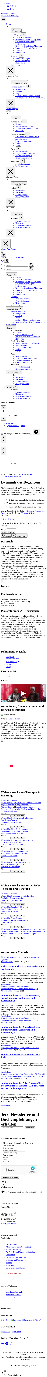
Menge (4, 530)
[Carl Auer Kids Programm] (10, 16)
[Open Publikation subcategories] (22, 161)
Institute (18, 350)
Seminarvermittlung (22, 392)
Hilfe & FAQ (11, 6)
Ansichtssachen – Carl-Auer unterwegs (30, 322)
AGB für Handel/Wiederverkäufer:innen (21, 1252)
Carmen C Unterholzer (10, 931)
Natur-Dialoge (6, 922)
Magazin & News (13, 309)
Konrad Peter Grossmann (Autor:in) (14, 831)
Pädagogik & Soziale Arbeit (26, 290)
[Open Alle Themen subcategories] (23, 34)
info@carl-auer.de (9, 1223)
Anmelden (5, 257)
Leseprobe (10, 657)
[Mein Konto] (3, 254)
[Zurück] (3, 437)
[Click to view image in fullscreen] (31, 434)
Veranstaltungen (12, 109)
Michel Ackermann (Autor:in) (12, 865)
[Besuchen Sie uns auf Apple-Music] (11, 1343)
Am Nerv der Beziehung (10, 867)
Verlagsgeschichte (22, 384)
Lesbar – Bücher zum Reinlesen (27, 320)
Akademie (10, 387)
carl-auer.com (11, 1297)
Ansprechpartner (21, 356)
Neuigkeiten (20, 313)
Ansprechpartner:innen (24, 335)
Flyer (8, 676)
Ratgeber (18, 292)
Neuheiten (14, 297)
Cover (8, 667)
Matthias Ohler (7, 962)
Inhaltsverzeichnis (12, 659)
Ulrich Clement (14, 719)
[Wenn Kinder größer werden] (17, 829)
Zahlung (9, 1263)
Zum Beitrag (6, 984)
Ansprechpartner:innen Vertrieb (27, 343)
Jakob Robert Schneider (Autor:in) (14, 853)
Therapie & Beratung (23, 279)
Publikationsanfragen (23, 367)
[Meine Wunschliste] (2, 261)
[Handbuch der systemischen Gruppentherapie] (23, 929)
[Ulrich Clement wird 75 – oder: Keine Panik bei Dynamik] (23, 960)
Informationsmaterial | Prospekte (27, 337)
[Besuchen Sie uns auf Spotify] (6, 1343)
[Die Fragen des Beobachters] (17, 818)
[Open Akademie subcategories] (21, 218)
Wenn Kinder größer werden (12, 833)
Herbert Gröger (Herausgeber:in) (32, 931)
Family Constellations (9, 856)
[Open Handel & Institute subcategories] (27, 134)
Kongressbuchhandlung (24, 396)
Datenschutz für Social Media (17, 1257)
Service (10, 328)
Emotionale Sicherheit (9, 911)
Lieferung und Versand (14, 1260)
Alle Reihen (20, 377)
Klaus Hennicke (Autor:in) (25, 807)
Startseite (9, 424)
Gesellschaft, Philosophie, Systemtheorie (25, 285)
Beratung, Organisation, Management (29, 288)
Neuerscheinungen (22, 299)
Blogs (17, 318)
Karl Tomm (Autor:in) (9, 820)
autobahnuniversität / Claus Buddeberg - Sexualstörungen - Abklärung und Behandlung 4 (21, 998)
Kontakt (9, 3)
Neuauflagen (20, 303)
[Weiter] (3, 441)
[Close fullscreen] (3, 449)
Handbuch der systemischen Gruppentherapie (18, 934)
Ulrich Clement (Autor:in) (11, 476)
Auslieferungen (21, 345)
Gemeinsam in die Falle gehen (12, 900)
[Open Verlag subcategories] (18, 187)
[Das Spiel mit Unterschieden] (17, 840)
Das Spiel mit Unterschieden (12, 844)
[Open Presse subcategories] (18, 148)
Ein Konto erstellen (16, 257)
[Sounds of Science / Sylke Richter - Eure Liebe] (20, 1048)
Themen (9, 24)
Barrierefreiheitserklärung (15, 1268)
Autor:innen (15, 305)
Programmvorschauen (23, 347)
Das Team (19, 379)
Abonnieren (30, 1128)
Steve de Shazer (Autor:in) (11, 842)
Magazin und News (18, 311)
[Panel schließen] (3, 419)
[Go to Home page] (8, 249)
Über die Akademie (22, 398)
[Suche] (31, 265)
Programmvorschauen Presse (26, 358)
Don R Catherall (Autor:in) (11, 909)
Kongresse (19, 394)
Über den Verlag (12, 373)
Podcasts (18, 316)
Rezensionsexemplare (23, 360)
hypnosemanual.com (13, 1295)
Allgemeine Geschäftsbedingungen (19, 1247)
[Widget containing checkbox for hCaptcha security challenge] (19, 1169)
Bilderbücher (20, 294)
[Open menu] (3, 19)
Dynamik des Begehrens (16, 426)
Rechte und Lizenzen (23, 369)
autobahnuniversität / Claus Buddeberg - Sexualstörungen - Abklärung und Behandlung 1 (21, 1030)
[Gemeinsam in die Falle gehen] (17, 896)
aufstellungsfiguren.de (14, 1292)
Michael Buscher (7, 807)
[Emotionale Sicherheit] (14, 907)
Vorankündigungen (22, 301)
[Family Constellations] (14, 851)
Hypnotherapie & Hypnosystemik (28, 282)
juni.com (32, 1365)
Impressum (10, 1265)
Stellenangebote (21, 382)
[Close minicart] (3, 407)
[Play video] (36, 432)
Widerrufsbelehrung (13, 1249)
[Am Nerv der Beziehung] (15, 862)
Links (17, 352)
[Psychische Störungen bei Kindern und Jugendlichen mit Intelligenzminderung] (23, 805)
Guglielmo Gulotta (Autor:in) (12, 898)
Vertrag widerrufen (15, 1273)
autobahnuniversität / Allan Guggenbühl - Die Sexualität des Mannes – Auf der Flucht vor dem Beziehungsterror (22, 1086)
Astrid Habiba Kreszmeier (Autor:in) (15, 920)
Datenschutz (10, 1255)
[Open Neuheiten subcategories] (21, 56)
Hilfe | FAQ (19, 339)
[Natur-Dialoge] (11, 918)
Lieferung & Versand (8, 519)
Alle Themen (16, 277)
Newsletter (10, 9)
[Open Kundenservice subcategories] (25, 121)
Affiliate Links (11, 1244)
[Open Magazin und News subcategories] (28, 86)
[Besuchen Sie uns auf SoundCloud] (2, 1343)
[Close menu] (10, 70)
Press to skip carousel (9, 800)
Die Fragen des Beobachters (11, 822)
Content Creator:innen (23, 363)
